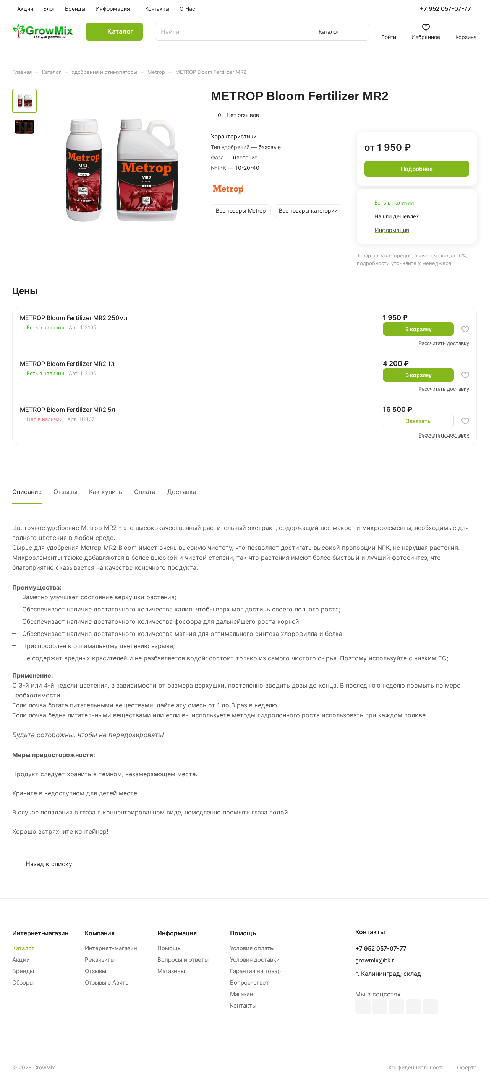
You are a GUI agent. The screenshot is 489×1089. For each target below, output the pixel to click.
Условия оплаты (252, 948)
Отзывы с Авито (107, 982)
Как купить (105, 492)
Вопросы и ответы (183, 959)
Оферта (467, 1067)
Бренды (23, 971)
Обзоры (23, 982)
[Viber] (413, 1006)
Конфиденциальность (417, 1067)
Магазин (241, 994)
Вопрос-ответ (249, 982)
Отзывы (65, 492)
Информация (177, 933)
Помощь (169, 948)
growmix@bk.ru (376, 960)
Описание (27, 492)
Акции (21, 959)
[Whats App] (430, 1006)
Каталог (23, 948)
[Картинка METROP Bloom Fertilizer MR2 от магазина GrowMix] (118, 168)
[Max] (379, 1006)
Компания (100, 933)
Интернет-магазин (111, 948)
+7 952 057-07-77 (445, 8)
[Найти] (359, 32)
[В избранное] (465, 329)
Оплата (144, 492)
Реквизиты (100, 959)
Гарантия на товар (255, 971)
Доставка (181, 492)
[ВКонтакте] (363, 1006)
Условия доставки (255, 959)
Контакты (243, 1005)
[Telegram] (396, 1006)
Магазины (171, 971)
